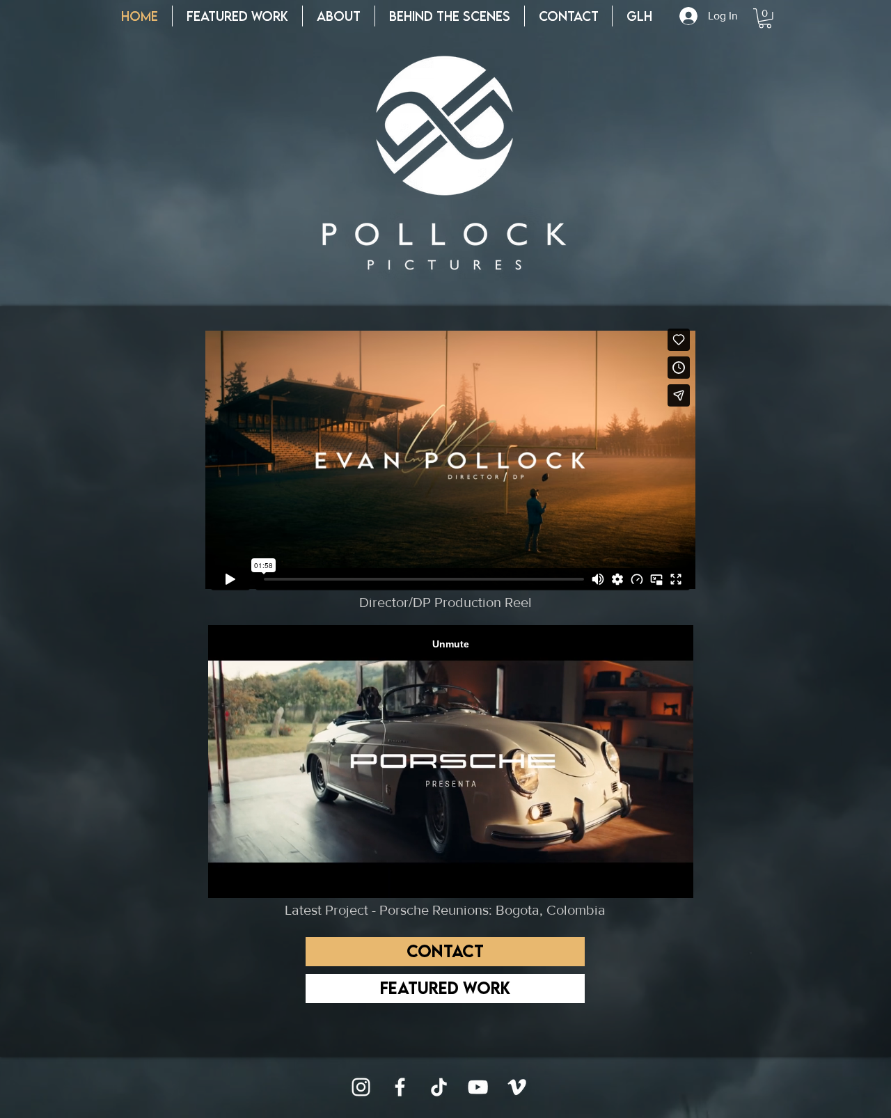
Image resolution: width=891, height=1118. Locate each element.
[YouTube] (478, 1087)
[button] (765, 18)
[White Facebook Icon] (400, 1087)
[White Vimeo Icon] (517, 1087)
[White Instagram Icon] (361, 1087)
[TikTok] (439, 1087)
